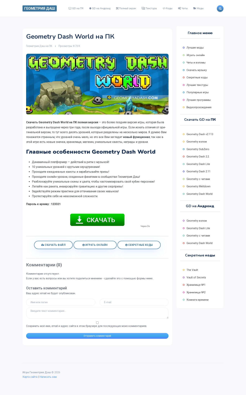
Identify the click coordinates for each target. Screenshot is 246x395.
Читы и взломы (196, 62)
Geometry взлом (197, 141)
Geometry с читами (198, 179)
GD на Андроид (100, 8)
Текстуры (151, 8)
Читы (184, 8)
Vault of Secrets (196, 277)
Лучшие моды (195, 47)
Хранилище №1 (196, 284)
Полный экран (127, 8)
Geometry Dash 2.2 (198, 156)
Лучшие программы (199, 100)
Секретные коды (140, 245)
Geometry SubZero (198, 149)
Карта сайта (30, 376)
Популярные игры (198, 92)
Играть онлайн (96, 245)
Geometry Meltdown (199, 186)
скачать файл (55, 245)
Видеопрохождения (199, 107)
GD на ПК (77, 8)
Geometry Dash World (200, 194)
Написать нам (48, 376)
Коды (168, 8)
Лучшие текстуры (197, 85)
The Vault (192, 270)
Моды (199, 8)
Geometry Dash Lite (198, 164)
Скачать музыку (197, 70)
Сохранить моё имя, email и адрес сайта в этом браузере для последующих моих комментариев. (86, 326)
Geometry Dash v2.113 (200, 134)
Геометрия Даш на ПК (39, 46)
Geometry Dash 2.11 (199, 171)
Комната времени (198, 299)
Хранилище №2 (196, 292)
